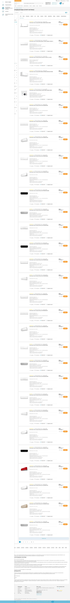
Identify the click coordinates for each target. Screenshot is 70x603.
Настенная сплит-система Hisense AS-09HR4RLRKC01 (38, 310)
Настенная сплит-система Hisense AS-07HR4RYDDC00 (38, 137)
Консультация (27, 592)
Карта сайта (19, 593)
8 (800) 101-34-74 (48, 3)
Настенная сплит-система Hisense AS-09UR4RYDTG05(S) (39, 361)
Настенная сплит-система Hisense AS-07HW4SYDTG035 (39, 172)
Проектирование (27, 593)
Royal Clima (50, 16)
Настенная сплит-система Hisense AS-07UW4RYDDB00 (38, 225)
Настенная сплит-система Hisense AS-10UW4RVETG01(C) (39, 503)
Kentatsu (58, 16)
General (42, 16)
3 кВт (59, 547)
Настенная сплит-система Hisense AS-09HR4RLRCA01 (38, 294)
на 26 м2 (27, 547)
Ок (52, 601)
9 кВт (66, 547)
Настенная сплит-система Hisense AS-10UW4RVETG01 (38, 485)
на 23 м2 (35, 547)
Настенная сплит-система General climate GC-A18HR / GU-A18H (40, 57)
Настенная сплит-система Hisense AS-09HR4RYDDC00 (38, 326)
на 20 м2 (48, 547)
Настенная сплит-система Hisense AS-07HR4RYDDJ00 (38, 156)
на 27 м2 (22, 547)
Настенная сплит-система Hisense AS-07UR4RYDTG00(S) (39, 210)
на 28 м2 (18, 547)
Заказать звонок (54, 3)
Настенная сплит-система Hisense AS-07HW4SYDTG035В (39, 190)
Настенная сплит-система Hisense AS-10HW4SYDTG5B (38, 448)
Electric (32, 16)
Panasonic (27, 16)
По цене (21, 12)
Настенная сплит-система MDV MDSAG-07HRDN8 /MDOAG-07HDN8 (41, 71)
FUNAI (46, 16)
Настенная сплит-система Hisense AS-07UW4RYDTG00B (39, 243)
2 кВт (56, 547)
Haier (38, 16)
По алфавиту (16, 12)
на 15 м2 (52, 547)
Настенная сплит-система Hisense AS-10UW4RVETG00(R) (39, 466)
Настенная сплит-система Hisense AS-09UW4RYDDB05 (38, 376)
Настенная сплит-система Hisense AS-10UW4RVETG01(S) (39, 522)
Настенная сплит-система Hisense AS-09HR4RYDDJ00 (38, 345)
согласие (27, 601)
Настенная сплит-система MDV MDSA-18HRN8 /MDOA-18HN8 (40, 22)
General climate (63, 16)
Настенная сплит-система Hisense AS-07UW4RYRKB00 (38, 275)
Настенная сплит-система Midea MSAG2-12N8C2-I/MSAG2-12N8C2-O (41, 41)
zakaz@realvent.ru (54, 2)
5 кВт (62, 547)
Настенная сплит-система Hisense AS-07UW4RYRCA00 (38, 259)
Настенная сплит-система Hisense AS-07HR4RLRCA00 (38, 105)
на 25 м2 (31, 547)
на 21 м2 (44, 547)
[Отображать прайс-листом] (67, 12)
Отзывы (19, 592)
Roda (23, 16)
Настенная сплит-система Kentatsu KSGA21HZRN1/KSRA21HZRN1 (40, 90)
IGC (35, 16)
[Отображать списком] (65, 12)
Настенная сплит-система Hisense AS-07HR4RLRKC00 (38, 121)
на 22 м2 (39, 547)
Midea (54, 16)
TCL (20, 16)
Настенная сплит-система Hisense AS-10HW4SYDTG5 (38, 429)
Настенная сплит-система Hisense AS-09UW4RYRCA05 (38, 394)
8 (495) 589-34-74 (48, 2)
